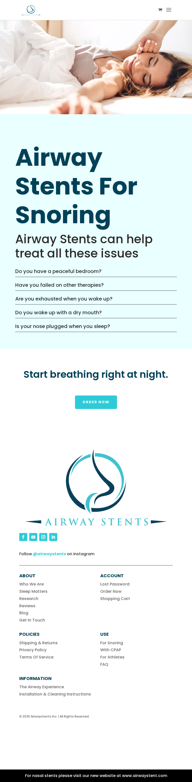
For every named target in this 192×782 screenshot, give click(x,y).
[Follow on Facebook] (23, 537)
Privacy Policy (32, 650)
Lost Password (115, 584)
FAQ (104, 664)
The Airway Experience (41, 687)
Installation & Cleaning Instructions (55, 694)
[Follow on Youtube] (33, 537)
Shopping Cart (115, 599)
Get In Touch (32, 620)
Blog (23, 613)
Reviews (27, 606)
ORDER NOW (96, 402)
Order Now (111, 591)
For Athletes (112, 657)
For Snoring (111, 643)
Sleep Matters (33, 591)
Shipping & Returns (38, 643)
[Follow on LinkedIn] (53, 537)
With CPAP (110, 650)
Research (28, 599)
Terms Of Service (36, 657)
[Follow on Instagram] (43, 537)
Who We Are (31, 584)
